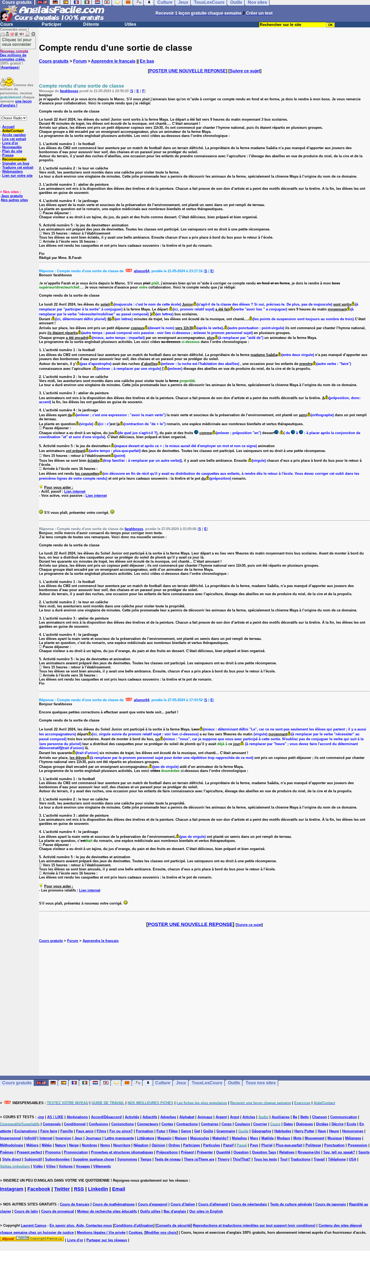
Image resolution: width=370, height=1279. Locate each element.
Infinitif (30, 1138)
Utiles (130, 24)
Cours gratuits (54, 61)
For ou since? (121, 1131)
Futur (161, 1131)
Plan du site (12, 151)
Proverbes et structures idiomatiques (122, 1152)
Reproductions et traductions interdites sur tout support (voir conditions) (254, 1225)
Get (197, 1131)
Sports (363, 1152)
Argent (221, 1117)
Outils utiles (150, 1211)
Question (241, 1152)
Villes (51, 1166)
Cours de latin (26, 1211)
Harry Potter (304, 1131)
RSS (79, 1189)
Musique (334, 1138)
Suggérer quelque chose (93, 1159)
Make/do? (220, 1138)
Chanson (319, 1117)
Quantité (223, 1152)
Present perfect (29, 1152)
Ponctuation (334, 1145)
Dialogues (304, 1124)
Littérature (145, 1138)
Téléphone (337, 1159)
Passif (228, 1145)
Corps (227, 1124)
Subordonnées (57, 1159)
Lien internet (74, 491)
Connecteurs (147, 1124)
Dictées (322, 1124)
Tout (283, 1159)
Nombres (89, 1145)
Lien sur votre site (17, 176)
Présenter (205, 1152)
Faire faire (48, 1131)
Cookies (135, 1232)
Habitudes (282, 1131)
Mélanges (353, 1138)
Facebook (38, 1189)
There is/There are (199, 1159)
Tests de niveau (168, 1159)
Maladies (239, 1138)
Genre (186, 1131)
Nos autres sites (14, 200)
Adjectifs (149, 1117)
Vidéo (38, 1166)
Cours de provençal (57, 1211)
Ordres (174, 1145)
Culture (162, 1083)
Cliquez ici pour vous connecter (17, 41)
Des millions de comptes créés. (14, 55)
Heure (334, 1131)
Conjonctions (122, 1124)
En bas (147, 61)
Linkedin (98, 1189)
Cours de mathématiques (114, 1204)
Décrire (337, 1124)
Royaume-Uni (309, 1152)
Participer (51, 24)
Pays (254, 1145)
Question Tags (264, 1152)
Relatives (286, 1152)
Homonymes (352, 1131)
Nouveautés (12, 147)
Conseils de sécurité (174, 1225)
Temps (145, 1159)
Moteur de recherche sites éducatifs (107, 1211)
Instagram (11, 1189)
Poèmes (7, 1152)
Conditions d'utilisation (133, 1225)
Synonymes (127, 1159)
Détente (91, 24)
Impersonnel (10, 1138)
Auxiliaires (281, 1117)
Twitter (62, 1189)
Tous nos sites (261, 1083)
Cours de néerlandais (249, 1204)
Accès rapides (14, 135)
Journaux (93, 1138)
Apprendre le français (113, 61)
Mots (297, 1138)
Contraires (209, 1124)
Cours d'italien (183, 1204)
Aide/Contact (13, 131)
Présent (187, 1152)
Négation (141, 1145)
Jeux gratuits (12, 196)
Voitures (66, 1166)
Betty (304, 1117)
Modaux (283, 1138)
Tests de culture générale (291, 1204)
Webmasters (12, 171)
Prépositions (167, 1152)
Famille (66, 1131)
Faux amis (84, 1131)
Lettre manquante (119, 1138)
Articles (248, 1117)
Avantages (9, 67)
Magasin (164, 1138)
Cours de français (74, 1204)
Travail (319, 1159)
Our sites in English (206, 1211)
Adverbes (168, 1117)
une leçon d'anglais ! (16, 103)
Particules (211, 1145)
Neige (74, 1145)
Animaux (204, 1117)
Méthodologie (11, 1145)
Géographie (261, 1131)
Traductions (300, 1159)
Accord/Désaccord (106, 1117)
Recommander (14, 159)
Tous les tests (265, 1159)
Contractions (187, 1124)
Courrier (260, 1124)
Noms (105, 1145)
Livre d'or (10, 143)
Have (322, 1131)
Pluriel (266, 1145)
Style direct (11, 1159)
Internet (46, 1138)
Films (101, 1131)
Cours (6, 24)
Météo (47, 1145)
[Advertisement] (204, 1009)
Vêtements (102, 1166)
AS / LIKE (55, 1117)
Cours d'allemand (213, 1204)
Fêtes (173, 1131)
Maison (181, 1138)
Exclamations (25, 1131)
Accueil (8, 127)
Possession (357, 1145)
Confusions (98, 1124)
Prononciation (76, 1152)
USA (352, 1159)
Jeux (181, 1083)
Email (118, 1189)
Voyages (83, 1166)
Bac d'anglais (175, 1211)
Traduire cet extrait (17, 167)
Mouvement (314, 1138)
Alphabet (186, 1117)
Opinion (158, 1145)
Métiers (32, 1145)
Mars (254, 1138)
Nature (60, 1145)
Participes (191, 1145)
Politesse (313, 1145)
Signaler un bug (15, 163)
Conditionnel (75, 1124)
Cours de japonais (330, 1204)
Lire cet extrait (14, 139)
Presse (8, 155)
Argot (234, 1117)
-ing (40, 1117)
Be (295, 1117)
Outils (234, 1083)
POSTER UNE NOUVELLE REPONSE (187, 71)
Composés (52, 1124)
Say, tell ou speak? (339, 1152)
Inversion (63, 1138)
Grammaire (225, 1131)
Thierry (223, 1159)
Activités (132, 1117)
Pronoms (53, 1152)
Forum (80, 61)
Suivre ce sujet (245, 71)
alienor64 (141, 271)
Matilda (267, 1138)
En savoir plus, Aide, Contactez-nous (81, 1225)
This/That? (242, 1159)
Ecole (351, 1124)
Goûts (208, 1131)
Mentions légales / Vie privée (101, 1232)
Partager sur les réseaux (106, 1240)
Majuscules (199, 1138)
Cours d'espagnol (152, 1204)
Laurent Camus (33, 1225)
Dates (288, 1124)
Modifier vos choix (161, 1232)
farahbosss (69, 91)
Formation (144, 1131)
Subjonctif (33, 1159)
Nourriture (121, 1145)
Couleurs (242, 1124)
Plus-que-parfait (289, 1145)
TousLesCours (207, 1083)
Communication (343, 1117)
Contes (167, 1124)
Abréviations (77, 1117)
